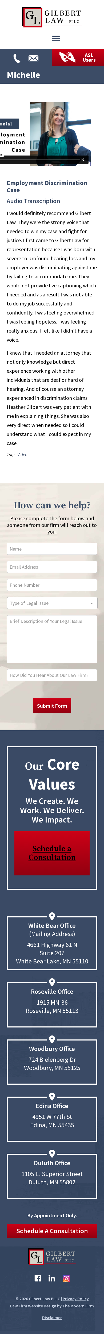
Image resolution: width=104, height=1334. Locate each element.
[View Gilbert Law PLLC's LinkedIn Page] (52, 1279)
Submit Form (52, 705)
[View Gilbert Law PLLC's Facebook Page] (38, 1279)
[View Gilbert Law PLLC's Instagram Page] (66, 1279)
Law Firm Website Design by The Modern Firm (52, 1305)
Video (22, 455)
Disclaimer (52, 1317)
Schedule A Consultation (52, 1231)
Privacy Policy (76, 1298)
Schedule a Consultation (52, 853)
